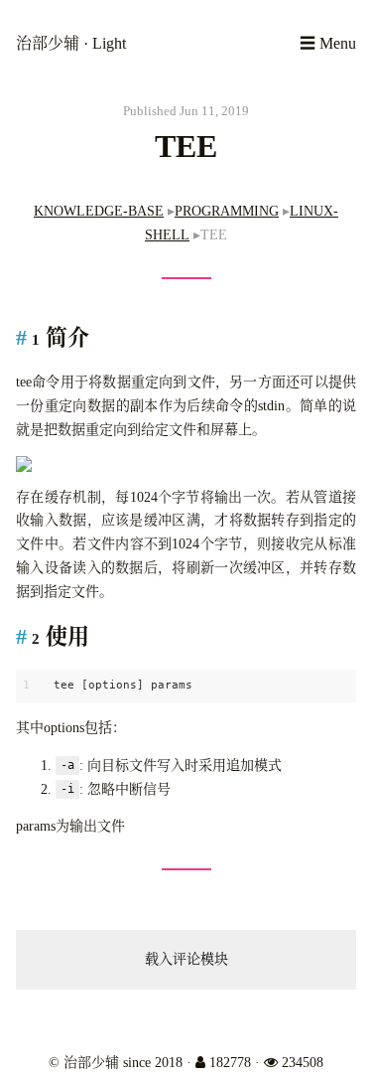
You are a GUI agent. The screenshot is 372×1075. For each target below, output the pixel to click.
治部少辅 (49, 43)
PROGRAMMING (227, 211)
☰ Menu (328, 43)
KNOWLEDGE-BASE (99, 211)
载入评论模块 (186, 959)
